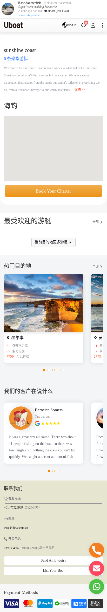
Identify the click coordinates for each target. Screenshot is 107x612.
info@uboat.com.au (16, 528)
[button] (44, 370)
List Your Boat (53, 570)
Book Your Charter (53, 191)
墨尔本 (17, 337)
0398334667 (11, 548)
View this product (29, 15)
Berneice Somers (49, 410)
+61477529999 (13, 507)
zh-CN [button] (72, 25)
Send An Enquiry (53, 560)
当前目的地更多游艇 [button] (52, 242)
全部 (95, 222)
